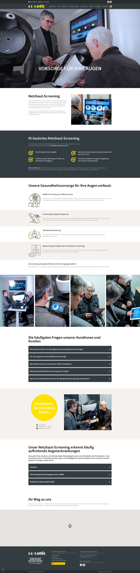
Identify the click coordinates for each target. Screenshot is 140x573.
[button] (70, 526)
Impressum (101, 571)
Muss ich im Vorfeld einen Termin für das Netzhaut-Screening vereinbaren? (60, 378)
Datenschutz (108, 571)
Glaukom (33, 467)
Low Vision (83, 6)
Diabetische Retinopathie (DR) (42, 482)
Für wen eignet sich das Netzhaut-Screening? (48, 356)
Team (58, 6)
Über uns (52, 6)
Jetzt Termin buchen (44, 428)
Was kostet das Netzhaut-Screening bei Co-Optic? (49, 371)
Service (91, 6)
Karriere (98, 6)
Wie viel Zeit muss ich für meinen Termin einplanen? (51, 364)
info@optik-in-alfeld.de (43, 2)
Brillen (64, 6)
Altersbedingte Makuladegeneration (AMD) (47, 474)
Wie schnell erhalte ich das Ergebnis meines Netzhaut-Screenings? (56, 349)
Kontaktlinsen (73, 6)
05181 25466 (33, 2)
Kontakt (105, 6)
